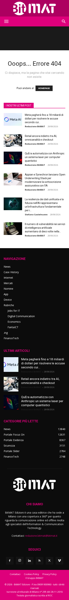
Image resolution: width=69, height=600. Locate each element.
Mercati (8, 283)
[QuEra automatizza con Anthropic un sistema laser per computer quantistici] (13, 158)
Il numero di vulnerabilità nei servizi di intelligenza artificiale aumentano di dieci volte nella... (45, 228)
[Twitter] (49, 560)
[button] (6, 21)
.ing (6, 332)
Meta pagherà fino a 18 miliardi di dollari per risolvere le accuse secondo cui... (44, 118)
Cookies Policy (31, 574)
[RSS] (39, 560)
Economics (14, 321)
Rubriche (9, 305)
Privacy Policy (49, 574)
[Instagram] (19, 560)
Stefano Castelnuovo (36, 214)
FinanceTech (11, 338)
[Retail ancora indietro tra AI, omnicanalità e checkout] (13, 140)
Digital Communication (21, 316)
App (6, 294)
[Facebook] (9, 560)
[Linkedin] (29, 560)
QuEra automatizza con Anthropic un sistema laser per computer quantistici (44, 157)
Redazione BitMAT (35, 126)
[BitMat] (34, 8)
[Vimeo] (59, 560)
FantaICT (13, 327)
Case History (11, 272)
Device (8, 299)
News (7, 266)
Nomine (8, 288)
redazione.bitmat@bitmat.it (41, 535)
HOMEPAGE (44, 88)
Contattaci (15, 574)
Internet (8, 277)
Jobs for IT (14, 310)
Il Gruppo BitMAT (34, 578)
